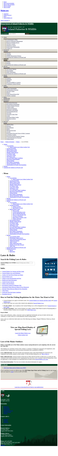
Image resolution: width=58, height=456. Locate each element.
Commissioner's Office (12, 39)
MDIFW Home (7, 412)
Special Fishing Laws (7, 276)
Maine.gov (5, 11)
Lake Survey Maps (11, 155)
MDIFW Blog (10, 124)
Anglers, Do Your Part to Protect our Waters (12, 275)
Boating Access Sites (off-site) (17, 244)
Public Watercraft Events (15, 243)
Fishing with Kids (17, 219)
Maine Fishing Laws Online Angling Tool (20, 147)
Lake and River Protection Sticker (18, 239)
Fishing (8, 62)
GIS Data (9, 113)
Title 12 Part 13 (45, 354)
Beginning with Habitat (12, 110)
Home (5, 2)
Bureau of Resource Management (15, 41)
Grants (8, 116)
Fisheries (9, 78)
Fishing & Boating (6, 59)
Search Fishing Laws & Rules (8, 262)
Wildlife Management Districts (14, 56)
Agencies (6, 13)
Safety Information (11, 72)
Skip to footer (7, 7)
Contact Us (8, 29)
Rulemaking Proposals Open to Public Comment (18, 133)
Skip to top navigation (9, 3)
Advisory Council (11, 44)
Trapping (9, 54)
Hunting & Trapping (6, 50)
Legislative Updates (11, 134)
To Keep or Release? (18, 216)
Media (8, 129)
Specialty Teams (10, 91)
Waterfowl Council (11, 45)
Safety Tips (12, 246)
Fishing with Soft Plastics (8, 283)
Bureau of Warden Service (13, 42)
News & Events (6, 122)
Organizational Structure (12, 90)
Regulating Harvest (6, 294)
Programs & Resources (6, 100)
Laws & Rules (10, 145)
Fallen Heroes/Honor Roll (13, 94)
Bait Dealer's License (18, 208)
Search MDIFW (4, 33)
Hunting (9, 53)
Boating (8, 63)
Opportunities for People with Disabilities (16, 164)
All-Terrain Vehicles (11, 69)
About (5, 37)
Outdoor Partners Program (13, 105)
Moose (11, 250)
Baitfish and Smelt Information (9, 280)
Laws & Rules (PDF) (15, 236)
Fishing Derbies (10, 160)
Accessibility (7, 409)
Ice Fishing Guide (11, 154)
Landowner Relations (12, 108)
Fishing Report (10, 139)
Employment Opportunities (13, 47)
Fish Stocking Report (12, 151)
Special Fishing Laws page (41, 359)
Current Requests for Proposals (14, 137)
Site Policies (6, 408)
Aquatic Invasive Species (8, 282)
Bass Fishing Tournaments (13, 162)
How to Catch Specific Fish (19, 214)
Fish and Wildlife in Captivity (14, 82)
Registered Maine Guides (13, 117)
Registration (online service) (16, 238)
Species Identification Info (19, 213)
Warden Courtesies (11, 95)
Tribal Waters (5, 290)
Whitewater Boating (14, 240)
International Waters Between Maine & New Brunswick (15, 287)
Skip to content (7, 6)
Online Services (7, 15)
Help (5, 16)
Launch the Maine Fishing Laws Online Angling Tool (23, 334)
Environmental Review (12, 111)
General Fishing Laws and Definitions (11, 273)
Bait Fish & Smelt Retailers (13, 159)
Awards (8, 132)
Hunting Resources (11, 249)
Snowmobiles (10, 70)
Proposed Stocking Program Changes (15, 136)
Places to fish (16, 210)
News (5, 27)
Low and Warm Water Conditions (15, 158)
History (8, 92)
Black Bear (12, 251)
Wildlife (8, 81)
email (12, 371)
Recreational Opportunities (13, 104)
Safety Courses (13, 242)
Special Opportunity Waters (13, 163)
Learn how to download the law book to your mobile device (29, 387)
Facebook (6, 419)
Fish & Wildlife (5, 75)
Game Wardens (6, 86)
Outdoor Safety (10, 107)
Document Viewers (8, 410)
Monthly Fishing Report (12, 152)
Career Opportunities (12, 88)
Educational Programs (12, 103)
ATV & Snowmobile (7, 67)
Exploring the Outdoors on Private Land (16, 57)
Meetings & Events (11, 130)
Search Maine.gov (8, 17)
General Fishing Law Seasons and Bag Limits (13, 271)
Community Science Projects (13, 84)
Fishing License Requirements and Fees (11, 278)
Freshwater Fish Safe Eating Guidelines (11, 292)
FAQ (8, 120)
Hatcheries (9, 79)
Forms (6, 28)
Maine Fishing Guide (12, 149)
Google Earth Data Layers (19, 212)
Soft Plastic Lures (11, 156)
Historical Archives (11, 118)
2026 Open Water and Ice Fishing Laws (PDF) (15, 367)
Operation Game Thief (12, 114)
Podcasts (9, 126)
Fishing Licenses (17, 206)
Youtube (6, 420)
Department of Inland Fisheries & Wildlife (17, 24)
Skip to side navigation (9, 4)
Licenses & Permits (11, 148)
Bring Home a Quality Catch (19, 217)
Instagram (6, 422)
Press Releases (10, 127)
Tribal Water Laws (31, 310)
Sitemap (7, 31)
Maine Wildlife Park (7, 97)
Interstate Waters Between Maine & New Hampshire (14, 289)
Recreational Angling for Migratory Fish (11, 285)
